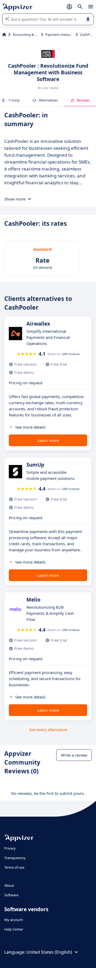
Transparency (15, 857)
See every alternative (48, 729)
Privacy (10, 848)
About (9, 885)
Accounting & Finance (26, 34)
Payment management (59, 34)
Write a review (74, 755)
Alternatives (48, 100)
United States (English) (49, 952)
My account (13, 919)
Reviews (83, 100)
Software (11, 895)
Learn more (48, 440)
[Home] (4, 34)
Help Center (13, 929)
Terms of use (14, 867)
